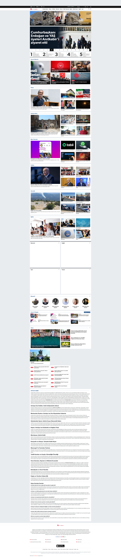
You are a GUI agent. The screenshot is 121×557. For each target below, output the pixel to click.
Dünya (50, 9)
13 (79, 49)
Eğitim (71, 9)
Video (39, 6)
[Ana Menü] (90, 9)
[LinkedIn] (61, 536)
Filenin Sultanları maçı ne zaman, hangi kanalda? (50, 55)
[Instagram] (59, 536)
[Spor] (58, 269)
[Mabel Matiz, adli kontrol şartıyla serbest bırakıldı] (80, 66)
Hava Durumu (49, 539)
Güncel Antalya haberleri (64, 417)
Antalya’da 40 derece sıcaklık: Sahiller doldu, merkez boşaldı (61, 55)
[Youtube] (63, 536)
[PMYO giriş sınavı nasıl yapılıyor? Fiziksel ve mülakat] (60, 78)
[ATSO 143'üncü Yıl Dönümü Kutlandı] (40, 355)
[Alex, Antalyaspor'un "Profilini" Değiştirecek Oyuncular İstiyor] (65, 338)
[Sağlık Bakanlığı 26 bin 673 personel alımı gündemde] (60, 66)
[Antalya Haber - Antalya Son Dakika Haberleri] (34, 9)
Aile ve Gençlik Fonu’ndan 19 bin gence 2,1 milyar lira (74, 55)
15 (87, 49)
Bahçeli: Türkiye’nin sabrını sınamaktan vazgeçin (86, 55)
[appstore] (60, 545)
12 (75, 49)
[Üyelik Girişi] (90, 7)
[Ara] (89, 9)
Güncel (61, 9)
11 (71, 49)
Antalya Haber (45, 9)
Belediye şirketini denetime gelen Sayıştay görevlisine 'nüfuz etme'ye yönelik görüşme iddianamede (37, 55)
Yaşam (63, 269)
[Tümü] (89, 296)
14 (83, 49)
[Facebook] (56, 536)
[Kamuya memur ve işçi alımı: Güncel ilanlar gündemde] (40, 72)
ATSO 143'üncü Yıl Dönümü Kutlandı (37, 363)
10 (67, 49)
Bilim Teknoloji (66, 9)
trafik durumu (61, 465)
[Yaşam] (89, 269)
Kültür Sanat (75, 9)
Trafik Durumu (80, 539)
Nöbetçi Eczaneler (34, 539)
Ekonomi (57, 9)
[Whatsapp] (65, 536)
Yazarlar (43, 6)
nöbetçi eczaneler (53, 465)
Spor (83, 9)
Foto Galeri (33, 6)
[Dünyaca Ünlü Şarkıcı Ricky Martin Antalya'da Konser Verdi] (65, 344)
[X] (58, 536)
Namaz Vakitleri (64, 539)
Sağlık (80, 9)
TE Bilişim (35, 555)
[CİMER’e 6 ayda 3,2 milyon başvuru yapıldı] (80, 78)
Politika (53, 9)
